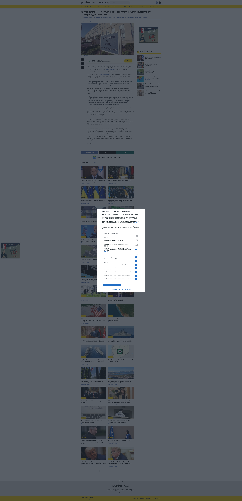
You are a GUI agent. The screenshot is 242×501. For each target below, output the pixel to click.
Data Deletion (114, 289)
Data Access (121, 289)
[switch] (136, 236)
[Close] (143, 211)
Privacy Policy (128, 289)
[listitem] (121, 233)
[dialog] (121, 250)
